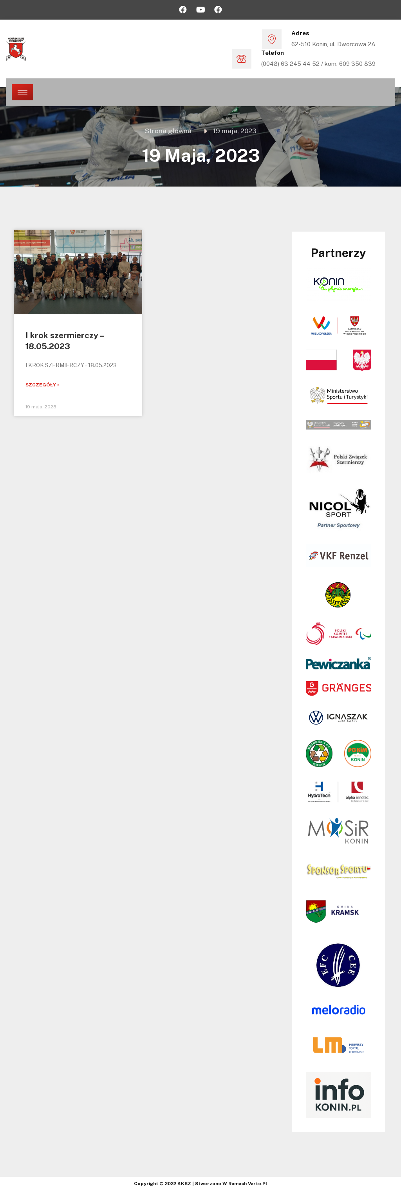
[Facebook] (183, 10)
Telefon (272, 52)
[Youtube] (200, 10)
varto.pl (257, 1183)
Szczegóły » (42, 385)
